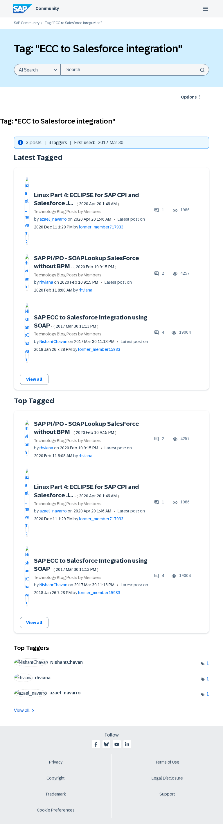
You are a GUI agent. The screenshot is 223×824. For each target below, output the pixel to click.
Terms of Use (167, 762)
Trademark (55, 794)
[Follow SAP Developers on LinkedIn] (127, 744)
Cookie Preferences (56, 810)
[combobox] (134, 70)
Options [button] (189, 97)
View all (34, 379)
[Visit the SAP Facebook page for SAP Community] (95, 744)
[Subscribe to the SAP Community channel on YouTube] (116, 744)
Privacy (55, 762)
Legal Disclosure (167, 778)
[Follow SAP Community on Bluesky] (106, 744)
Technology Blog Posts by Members (67, 211)
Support (167, 794)
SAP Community (26, 23)
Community (47, 8)
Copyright (55, 778)
